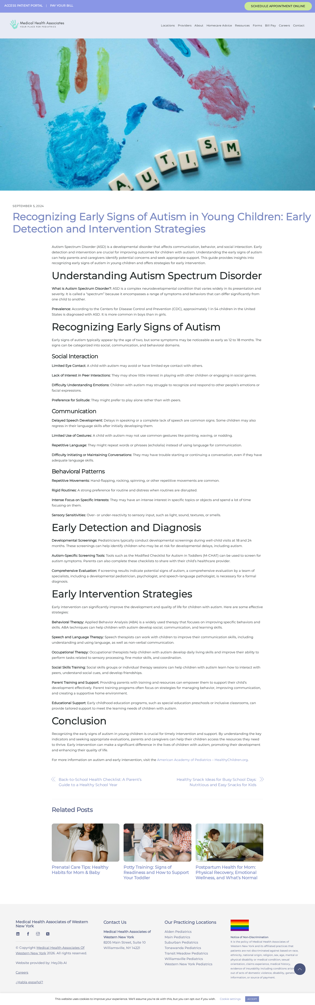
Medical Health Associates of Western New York (52, 923)
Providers (185, 25)
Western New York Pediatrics (188, 964)
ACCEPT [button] (252, 999)
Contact (299, 25)
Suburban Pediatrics (181, 942)
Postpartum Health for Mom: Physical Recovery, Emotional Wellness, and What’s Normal (226, 872)
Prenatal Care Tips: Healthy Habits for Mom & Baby (80, 869)
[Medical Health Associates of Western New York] (36, 26)
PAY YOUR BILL (61, 5)
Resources (242, 25)
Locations (168, 25)
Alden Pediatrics (178, 932)
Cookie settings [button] (230, 999)
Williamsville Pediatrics (184, 959)
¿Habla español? (29, 982)
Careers (284, 25)
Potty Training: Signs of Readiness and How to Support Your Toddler (156, 872)
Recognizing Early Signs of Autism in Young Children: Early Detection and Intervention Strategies (162, 222)
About (199, 25)
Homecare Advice (219, 25)
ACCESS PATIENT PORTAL (23, 5)
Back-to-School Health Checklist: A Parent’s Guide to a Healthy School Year (100, 782)
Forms (257, 25)
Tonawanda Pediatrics (183, 948)
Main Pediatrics (177, 937)
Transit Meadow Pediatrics (186, 953)
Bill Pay (270, 25)
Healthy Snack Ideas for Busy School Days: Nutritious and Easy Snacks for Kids (216, 782)
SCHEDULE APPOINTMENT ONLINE (278, 6)
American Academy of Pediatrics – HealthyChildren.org (202, 760)
